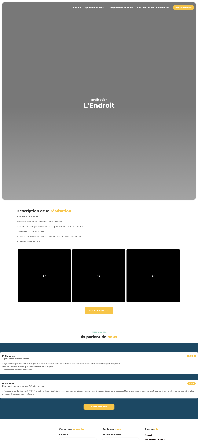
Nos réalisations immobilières (153, 8)
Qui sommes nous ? (95, 8)
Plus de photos (99, 310)
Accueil (77, 8)
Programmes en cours (121, 8)
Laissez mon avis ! (99, 407)
